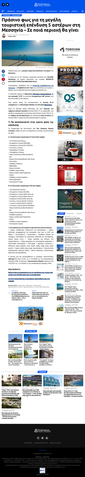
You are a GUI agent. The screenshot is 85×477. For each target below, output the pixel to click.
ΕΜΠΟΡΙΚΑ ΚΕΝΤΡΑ (51, 11)
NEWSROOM (10, 11)
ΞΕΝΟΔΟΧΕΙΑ (30, 11)
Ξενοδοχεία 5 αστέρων (16, 287)
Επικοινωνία (42, 450)
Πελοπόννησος (29, 287)
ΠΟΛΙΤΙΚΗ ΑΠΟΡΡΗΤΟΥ (41, 443)
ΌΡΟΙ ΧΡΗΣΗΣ (28, 443)
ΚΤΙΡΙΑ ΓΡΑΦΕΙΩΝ (64, 11)
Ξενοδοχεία (37, 285)
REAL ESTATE (20, 11)
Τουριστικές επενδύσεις (42, 287)
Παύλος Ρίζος (12, 36)
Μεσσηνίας (48, 105)
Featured (22, 285)
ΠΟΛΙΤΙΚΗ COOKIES (55, 443)
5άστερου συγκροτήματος (42, 94)
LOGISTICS (74, 11)
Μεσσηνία (29, 285)
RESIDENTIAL (40, 11)
